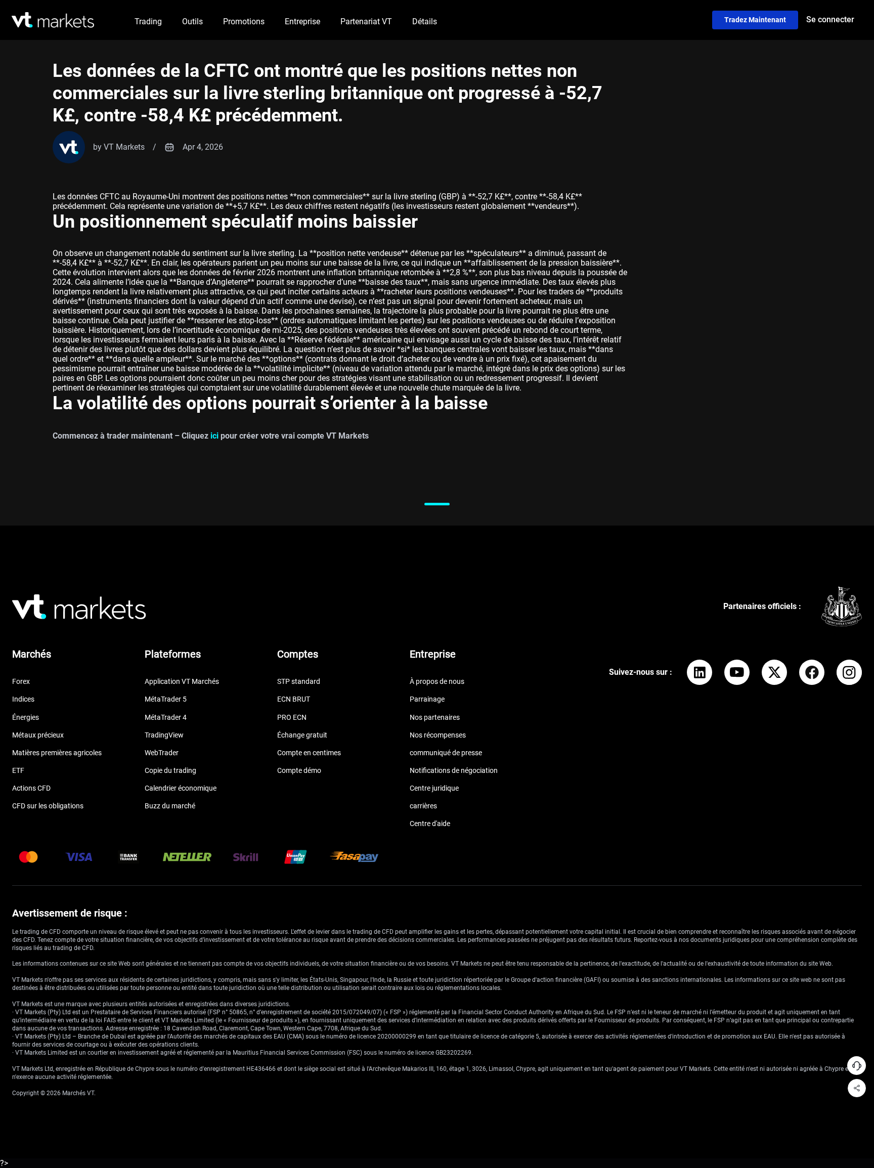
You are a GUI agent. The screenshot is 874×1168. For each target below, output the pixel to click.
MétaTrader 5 (166, 699)
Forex (21, 681)
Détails (424, 21)
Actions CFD (31, 788)
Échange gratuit (302, 735)
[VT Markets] (53, 20)
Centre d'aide (430, 823)
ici (214, 436)
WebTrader (162, 753)
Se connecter (830, 19)
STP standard (298, 681)
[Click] (699, 672)
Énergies (25, 717)
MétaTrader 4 (166, 717)
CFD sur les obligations (47, 806)
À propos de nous (437, 681)
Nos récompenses (438, 735)
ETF (18, 770)
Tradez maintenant (755, 20)
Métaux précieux (38, 735)
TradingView (164, 735)
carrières (423, 806)
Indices (23, 699)
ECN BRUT (293, 699)
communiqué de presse (446, 753)
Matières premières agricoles (57, 753)
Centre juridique (434, 788)
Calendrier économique (180, 788)
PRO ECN (292, 717)
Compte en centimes (309, 753)
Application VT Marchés (182, 681)
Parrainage (427, 699)
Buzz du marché (170, 806)
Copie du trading (170, 770)
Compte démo (299, 770)
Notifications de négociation (454, 770)
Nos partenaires (435, 717)
